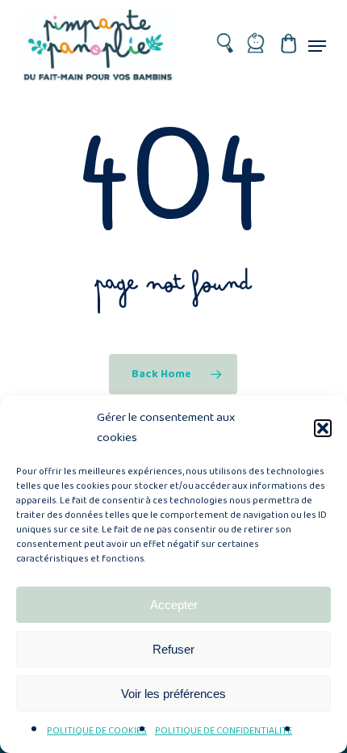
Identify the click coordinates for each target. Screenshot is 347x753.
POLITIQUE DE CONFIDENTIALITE (223, 730)
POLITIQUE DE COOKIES (97, 730)
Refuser (173, 649)
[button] (323, 428)
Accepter (174, 605)
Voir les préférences (173, 693)
